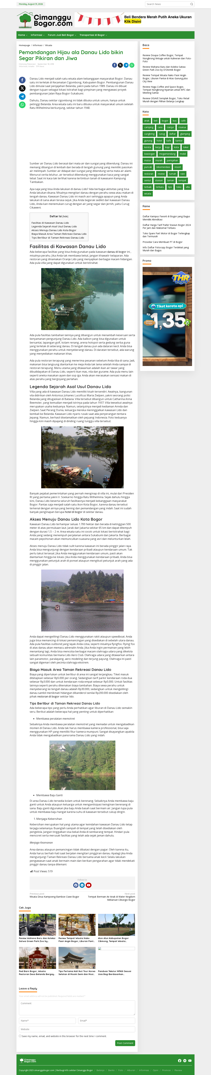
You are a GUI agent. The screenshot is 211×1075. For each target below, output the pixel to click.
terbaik (147, 187)
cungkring (149, 133)
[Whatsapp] (131, 65)
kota (176, 147)
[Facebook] (75, 885)
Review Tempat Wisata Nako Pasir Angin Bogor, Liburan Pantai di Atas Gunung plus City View (77, 940)
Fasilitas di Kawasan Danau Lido (50, 222)
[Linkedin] (82, 885)
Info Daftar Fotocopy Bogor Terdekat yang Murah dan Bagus (166, 249)
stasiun (159, 180)
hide (65, 216)
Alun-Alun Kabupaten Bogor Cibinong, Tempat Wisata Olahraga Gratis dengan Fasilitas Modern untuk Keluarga (116, 940)
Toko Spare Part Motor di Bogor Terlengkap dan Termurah (166, 235)
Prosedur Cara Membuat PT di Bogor (162, 241)
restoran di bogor (48, 696)
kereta (147, 147)
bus (175, 120)
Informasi (23, 66)
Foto (120, 1070)
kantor (179, 140)
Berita (111, 1070)
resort (178, 167)
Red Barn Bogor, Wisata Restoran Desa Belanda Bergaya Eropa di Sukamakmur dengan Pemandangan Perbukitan (37, 973)
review (161, 173)
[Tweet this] (120, 65)
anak (146, 120)
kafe (168, 140)
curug (162, 133)
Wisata (31, 66)
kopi (167, 147)
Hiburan (131, 1070)
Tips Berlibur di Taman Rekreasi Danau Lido (57, 237)
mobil (183, 153)
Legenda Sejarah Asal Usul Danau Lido (54, 226)
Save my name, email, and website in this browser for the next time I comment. (64, 1036)
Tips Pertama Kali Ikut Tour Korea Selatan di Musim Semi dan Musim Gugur (77, 973)
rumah (172, 173)
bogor (165, 120)
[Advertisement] (82, 136)
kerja (158, 147)
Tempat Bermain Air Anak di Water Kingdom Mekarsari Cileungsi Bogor (111, 896)
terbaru (160, 187)
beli (155, 120)
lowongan (149, 153)
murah (158, 160)
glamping (185, 133)
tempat (182, 180)
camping (148, 127)
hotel (159, 140)
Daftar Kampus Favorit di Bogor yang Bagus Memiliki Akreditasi (166, 218)
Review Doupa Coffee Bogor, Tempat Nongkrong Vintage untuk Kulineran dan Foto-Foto (167, 58)
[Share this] (114, 65)
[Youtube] (88, 885)
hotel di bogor (73, 512)
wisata (147, 193)
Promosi (166, 1070)
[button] (192, 4)
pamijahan (172, 160)
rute (183, 173)
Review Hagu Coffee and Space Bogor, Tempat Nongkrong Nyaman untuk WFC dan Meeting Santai (166, 89)
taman (170, 180)
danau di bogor (116, 252)
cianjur (170, 127)
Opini (155, 1070)
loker (186, 147)
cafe (183, 120)
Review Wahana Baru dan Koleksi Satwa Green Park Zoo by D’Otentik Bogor (37, 940)
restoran (148, 173)
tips (170, 187)
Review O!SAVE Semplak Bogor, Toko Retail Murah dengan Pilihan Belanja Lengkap (166, 100)
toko (178, 187)
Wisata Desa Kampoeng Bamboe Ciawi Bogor (54, 895)
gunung (148, 140)
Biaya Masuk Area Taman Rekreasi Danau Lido (59, 233)
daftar (172, 133)
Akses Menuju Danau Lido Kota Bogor (53, 230)
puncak (148, 167)
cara (160, 127)
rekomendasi (163, 167)
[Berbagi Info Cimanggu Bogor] (44, 19)
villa (188, 187)
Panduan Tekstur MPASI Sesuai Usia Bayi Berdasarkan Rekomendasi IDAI (114, 973)
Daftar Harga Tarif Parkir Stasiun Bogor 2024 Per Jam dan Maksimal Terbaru (167, 226)
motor (147, 160)
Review (178, 1070)
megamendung (167, 153)
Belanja (100, 1070)
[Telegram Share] (126, 65)
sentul (147, 180)
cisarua (182, 127)
